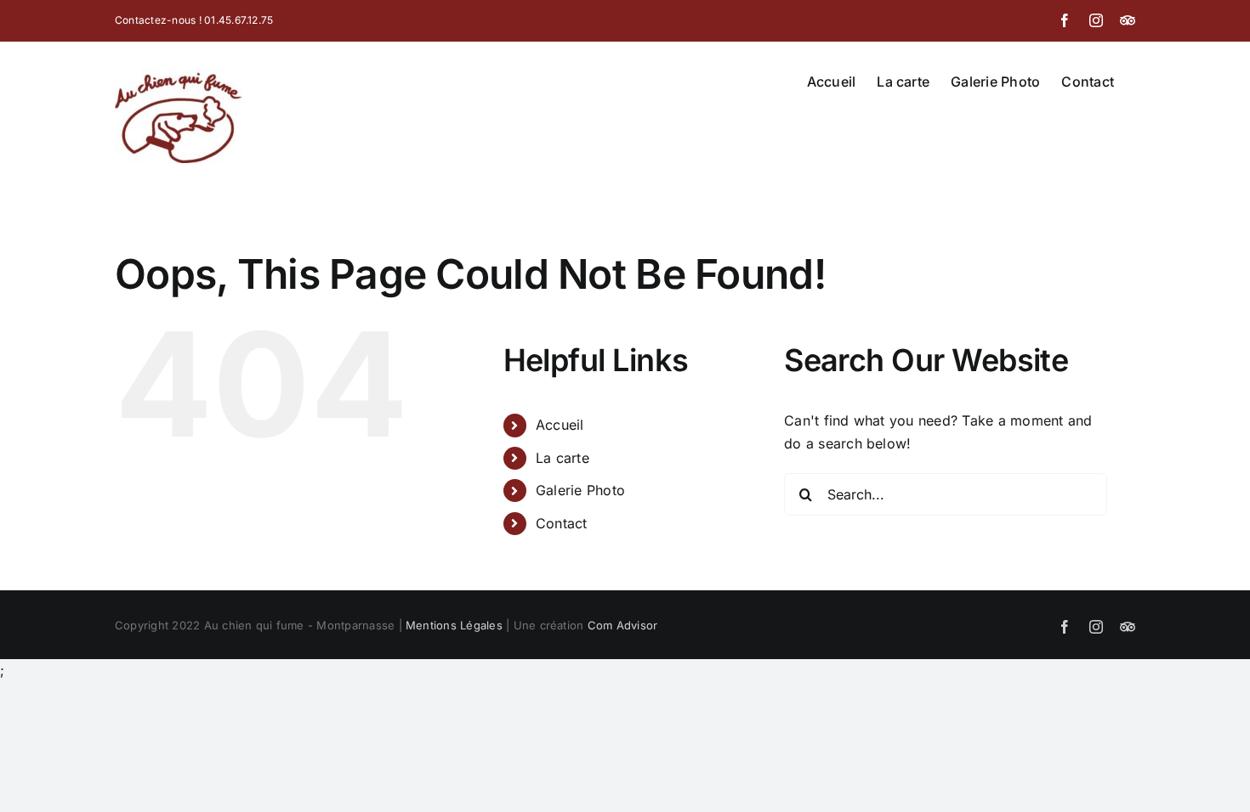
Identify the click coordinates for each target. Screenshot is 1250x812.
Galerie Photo (580, 490)
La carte (562, 457)
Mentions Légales (454, 625)
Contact (562, 523)
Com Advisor (623, 625)
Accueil (560, 424)
